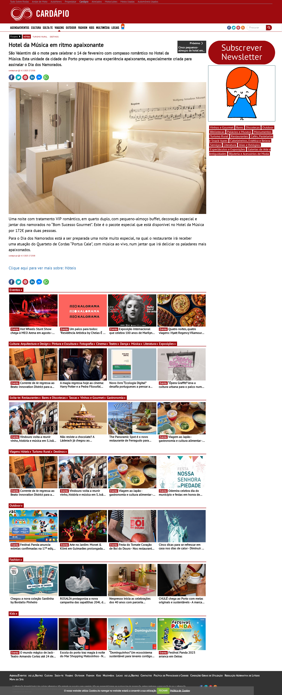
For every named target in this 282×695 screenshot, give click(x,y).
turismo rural (40, 36)
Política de (180, 690)
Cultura (49, 675)
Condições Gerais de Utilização (206, 675)
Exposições (166, 344)
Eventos (15, 290)
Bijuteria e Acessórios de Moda (249, 154)
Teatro (113, 344)
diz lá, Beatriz (35, 675)
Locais (119, 675)
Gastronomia (115, 398)
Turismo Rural (41, 451)
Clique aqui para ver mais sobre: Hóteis (42, 268)
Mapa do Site (16, 679)
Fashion (82, 27)
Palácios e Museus (239, 132)
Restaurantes (30, 398)
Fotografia (86, 344)
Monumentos (262, 132)
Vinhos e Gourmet (92, 398)
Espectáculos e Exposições (227, 149)
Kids (91, 27)
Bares (239, 127)
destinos (54, 36)
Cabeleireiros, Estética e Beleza (250, 141)
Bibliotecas (217, 132)
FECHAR (163, 690)
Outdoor (71, 27)
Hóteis (25, 451)
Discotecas (253, 127)
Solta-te (59, 675)
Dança (124, 344)
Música (135, 344)
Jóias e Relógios (249, 145)
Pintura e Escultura (64, 344)
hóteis (27, 36)
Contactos (146, 675)
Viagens (69, 675)
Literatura (149, 344)
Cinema (101, 344)
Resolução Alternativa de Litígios (242, 675)
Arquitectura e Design (35, 344)
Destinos (59, 451)
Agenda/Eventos (19, 27)
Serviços (215, 145)
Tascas (73, 398)
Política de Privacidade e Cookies (171, 675)
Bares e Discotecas (54, 398)
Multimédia (108, 675)
